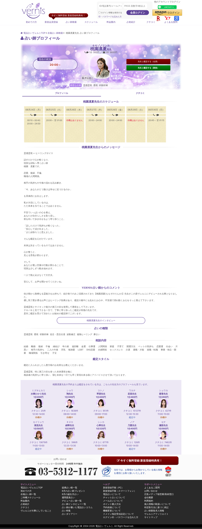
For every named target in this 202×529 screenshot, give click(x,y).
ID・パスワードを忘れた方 (110, 16)
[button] (167, 12)
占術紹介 (131, 22)
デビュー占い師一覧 (72, 500)
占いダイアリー (69, 514)
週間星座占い (68, 497)
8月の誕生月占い (70, 494)
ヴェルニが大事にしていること (36, 510)
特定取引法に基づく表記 (156, 507)
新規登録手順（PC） (113, 487)
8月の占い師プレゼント (73, 490)
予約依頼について (112, 507)
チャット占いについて (114, 497)
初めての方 (31, 22)
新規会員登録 (51, 22)
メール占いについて (113, 500)
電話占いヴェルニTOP (32, 487)
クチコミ (150, 22)
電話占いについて (112, 494)
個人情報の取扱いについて (157, 504)
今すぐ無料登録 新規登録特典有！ (141, 460)
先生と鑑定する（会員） (148, 61)
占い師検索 (71, 22)
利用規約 (148, 500)
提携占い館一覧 (69, 487)
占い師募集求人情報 (154, 510)
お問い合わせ (150, 490)
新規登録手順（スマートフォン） (119, 490)
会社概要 (148, 497)
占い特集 (66, 510)
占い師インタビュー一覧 (74, 504)
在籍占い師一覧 (28, 494)
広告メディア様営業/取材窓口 (159, 494)
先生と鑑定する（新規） (148, 68)
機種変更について (112, 510)
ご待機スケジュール (30, 497)
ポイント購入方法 (112, 504)
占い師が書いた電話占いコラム (77, 507)
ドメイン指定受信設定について (118, 514)
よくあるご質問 (152, 487)
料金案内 (111, 22)
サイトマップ (150, 517)
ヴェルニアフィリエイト (156, 514)
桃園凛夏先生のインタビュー (101, 320)
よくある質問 (170, 22)
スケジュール (91, 22)
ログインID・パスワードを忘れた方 (120, 517)
